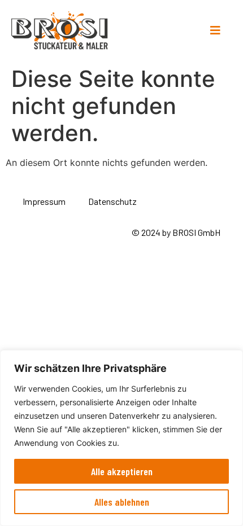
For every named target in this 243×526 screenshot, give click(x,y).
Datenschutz (112, 201)
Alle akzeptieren (122, 471)
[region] (121, 438)
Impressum (44, 201)
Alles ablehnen (121, 502)
